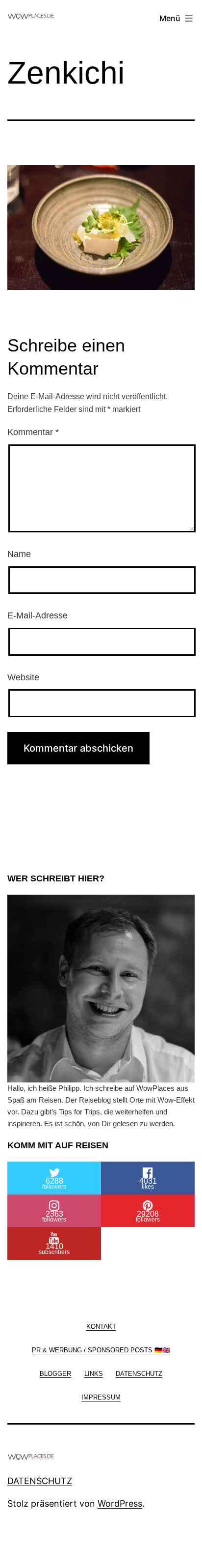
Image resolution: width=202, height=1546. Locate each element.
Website (23, 677)
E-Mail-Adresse (37, 615)
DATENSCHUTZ (39, 1481)
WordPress (120, 1503)
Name (19, 554)
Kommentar (33, 432)
